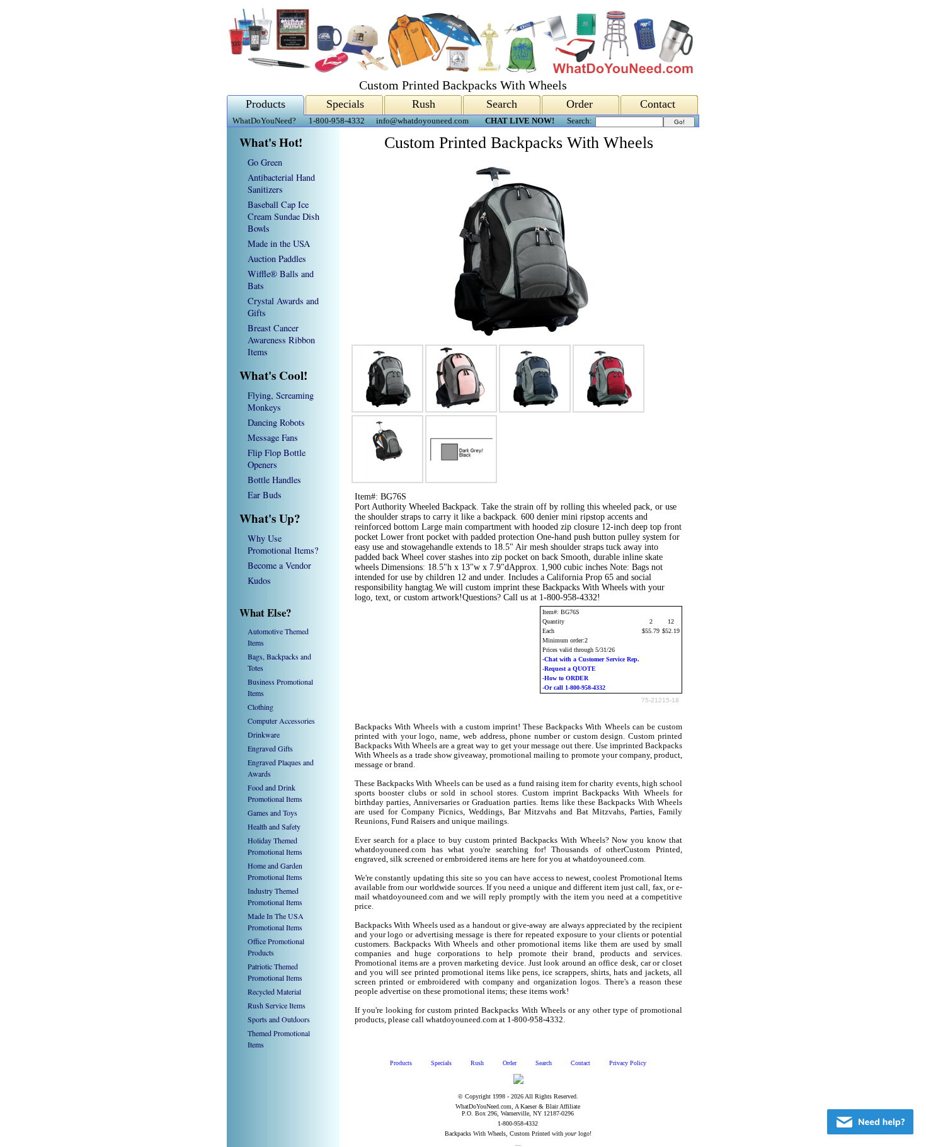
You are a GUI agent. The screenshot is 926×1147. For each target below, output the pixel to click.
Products (265, 104)
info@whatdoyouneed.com (422, 121)
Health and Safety (274, 826)
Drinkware (264, 734)
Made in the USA (279, 243)
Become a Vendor (279, 565)
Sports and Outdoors (279, 1019)
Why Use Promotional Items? (283, 544)
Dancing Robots (276, 422)
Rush (423, 104)
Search (501, 104)
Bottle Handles (274, 480)
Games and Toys (272, 812)
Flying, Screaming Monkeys (281, 401)
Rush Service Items (277, 1005)
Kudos (259, 580)
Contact (657, 104)
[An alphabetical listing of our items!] (460, 70)
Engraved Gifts (270, 748)
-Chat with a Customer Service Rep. (590, 659)
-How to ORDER (565, 678)
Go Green (265, 162)
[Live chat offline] (870, 1121)
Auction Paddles (277, 259)
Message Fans (273, 437)
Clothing (260, 707)
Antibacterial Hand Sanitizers (281, 183)
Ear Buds (265, 495)
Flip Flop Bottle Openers (277, 459)
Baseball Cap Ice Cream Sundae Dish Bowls (283, 216)
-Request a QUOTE (569, 668)
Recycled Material (274, 991)
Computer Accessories (281, 721)
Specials (345, 104)
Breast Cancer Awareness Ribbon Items (281, 340)
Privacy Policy (627, 1062)
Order (579, 104)
